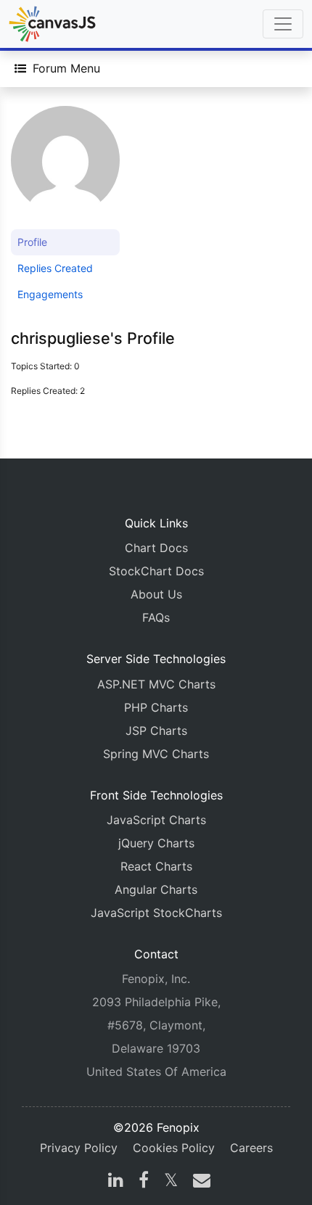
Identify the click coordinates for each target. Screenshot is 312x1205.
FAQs (156, 617)
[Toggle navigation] (283, 23)
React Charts (156, 866)
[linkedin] (115, 1182)
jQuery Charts (156, 843)
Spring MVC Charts (156, 754)
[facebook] (144, 1182)
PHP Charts (156, 707)
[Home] (52, 24)
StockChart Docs (156, 571)
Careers (251, 1147)
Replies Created (55, 268)
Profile (32, 242)
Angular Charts (156, 889)
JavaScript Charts (156, 820)
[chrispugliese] (65, 166)
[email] (198, 1182)
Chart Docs (156, 547)
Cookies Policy (174, 1147)
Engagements (50, 294)
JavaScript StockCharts (156, 912)
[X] (171, 1182)
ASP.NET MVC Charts (156, 684)
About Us (156, 594)
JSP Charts (156, 730)
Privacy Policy (79, 1147)
